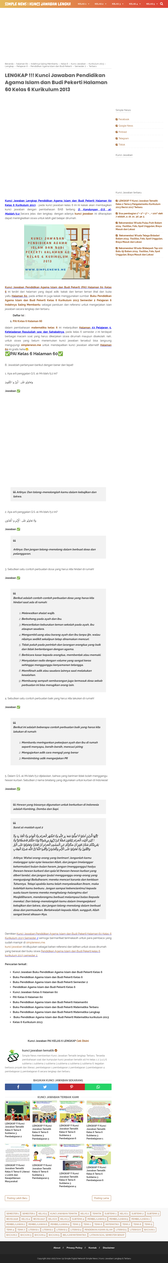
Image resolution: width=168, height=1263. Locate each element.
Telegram (124, 138)
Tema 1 (87, 1224)
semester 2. (31, 955)
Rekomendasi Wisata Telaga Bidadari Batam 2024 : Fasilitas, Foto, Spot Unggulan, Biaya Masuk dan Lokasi (139, 238)
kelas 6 (52, 327)
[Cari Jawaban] (161, 3)
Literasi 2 (47, 1229)
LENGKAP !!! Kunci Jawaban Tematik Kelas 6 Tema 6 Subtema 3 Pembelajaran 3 (42, 1132)
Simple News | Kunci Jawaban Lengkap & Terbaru (48, 4)
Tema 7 (21, 1229)
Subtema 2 (138, 1213)
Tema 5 (148, 1224)
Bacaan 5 (54, 1235)
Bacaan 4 (40, 1235)
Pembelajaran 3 (96, 1219)
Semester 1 (12, 1213)
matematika (38, 327)
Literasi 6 (135, 1229)
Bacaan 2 (11, 1235)
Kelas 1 (124, 1213)
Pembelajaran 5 (118, 1219)
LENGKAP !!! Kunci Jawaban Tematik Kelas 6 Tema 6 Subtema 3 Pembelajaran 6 (96, 1174)
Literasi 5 (121, 1229)
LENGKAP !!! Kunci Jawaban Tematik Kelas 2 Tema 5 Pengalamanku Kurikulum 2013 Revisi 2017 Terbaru (138, 204)
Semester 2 (87, 300)
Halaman (85, 327)
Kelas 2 (85, 1213)
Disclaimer (109, 1247)
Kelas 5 (42, 1213)
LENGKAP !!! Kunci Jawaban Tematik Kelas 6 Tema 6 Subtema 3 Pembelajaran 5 (42, 1171)
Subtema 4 (78, 1219)
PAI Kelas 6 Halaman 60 (27, 321)
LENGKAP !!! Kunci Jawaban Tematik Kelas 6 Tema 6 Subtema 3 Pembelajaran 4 (69, 1180)
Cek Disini (82, 1040)
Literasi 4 (76, 1229)
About (56, 1247)
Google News (126, 125)
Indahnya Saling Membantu (23, 304)
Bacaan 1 (149, 1229)
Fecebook (124, 119)
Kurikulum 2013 (68, 300)
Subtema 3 (153, 1213)
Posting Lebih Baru (17, 1198)
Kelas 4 (25, 1219)
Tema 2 (126, 1224)
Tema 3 (76, 1224)
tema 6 (98, 1224)
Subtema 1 (110, 1213)
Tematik (96, 1213)
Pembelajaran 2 (15, 1224)
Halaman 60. (20, 296)
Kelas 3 (64, 1219)
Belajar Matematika (74, 1235)
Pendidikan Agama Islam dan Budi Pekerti (66, 951)
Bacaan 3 (26, 1235)
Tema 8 (137, 1224)
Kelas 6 (52, 300)
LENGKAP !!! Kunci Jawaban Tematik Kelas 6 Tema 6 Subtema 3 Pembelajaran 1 (96, 1132)
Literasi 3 (61, 1229)
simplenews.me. (35, 942)
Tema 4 (10, 1229)
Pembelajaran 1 (140, 1219)
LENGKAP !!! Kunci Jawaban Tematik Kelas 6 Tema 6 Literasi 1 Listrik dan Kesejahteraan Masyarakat (17, 1173)
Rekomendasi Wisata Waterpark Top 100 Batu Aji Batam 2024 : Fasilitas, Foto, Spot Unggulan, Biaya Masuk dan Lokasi (139, 251)
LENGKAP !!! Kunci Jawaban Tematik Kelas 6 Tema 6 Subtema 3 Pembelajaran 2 (15, 1130)
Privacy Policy (74, 1247)
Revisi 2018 (12, 1219)
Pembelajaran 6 (37, 1224)
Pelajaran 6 (104, 300)
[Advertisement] (84, 35)
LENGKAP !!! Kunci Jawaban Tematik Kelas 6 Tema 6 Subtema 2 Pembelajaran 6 (69, 1132)
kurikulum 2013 (14, 955)
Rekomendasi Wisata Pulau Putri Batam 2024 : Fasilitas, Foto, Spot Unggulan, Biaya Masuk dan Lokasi (139, 226)
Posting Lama (101, 1198)
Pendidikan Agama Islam (98, 1229)
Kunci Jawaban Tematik (63, 1213)
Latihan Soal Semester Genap (107, 1235)
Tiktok (122, 144)
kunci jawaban (84, 213)
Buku (93, 296)
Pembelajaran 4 (60, 1224)
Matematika (112, 1224)
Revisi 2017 (39, 1219)
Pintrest (123, 132)
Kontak (93, 1247)
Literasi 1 (33, 1229)
